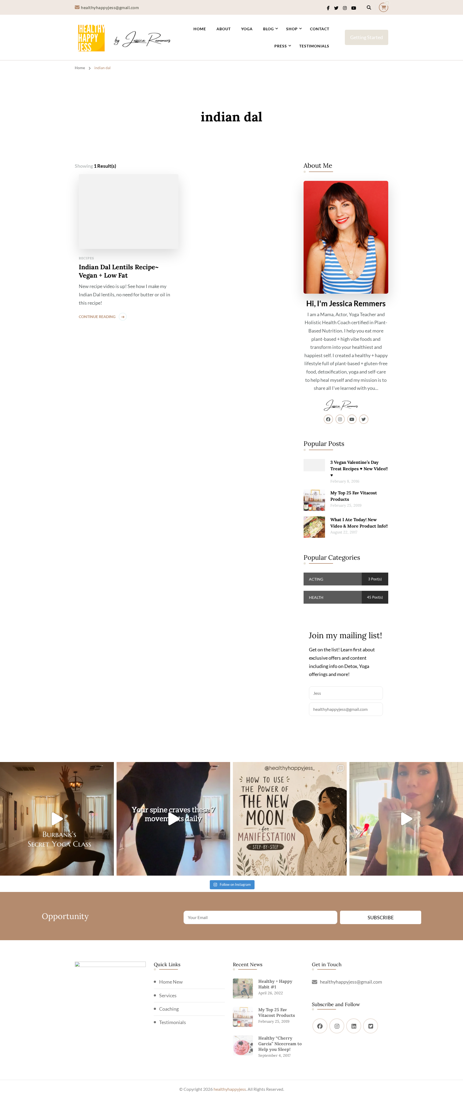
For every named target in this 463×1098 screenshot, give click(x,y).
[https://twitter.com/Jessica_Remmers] (370, 1025)
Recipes (86, 258)
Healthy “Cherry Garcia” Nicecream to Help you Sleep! (280, 1043)
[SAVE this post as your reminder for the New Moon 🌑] (290, 819)
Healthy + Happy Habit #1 (275, 984)
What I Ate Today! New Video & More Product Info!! (359, 523)
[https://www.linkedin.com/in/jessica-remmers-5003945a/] (353, 1025)
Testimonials (314, 46)
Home (199, 29)
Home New (171, 982)
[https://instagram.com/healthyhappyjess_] (336, 1025)
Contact (319, 29)
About (223, 29)
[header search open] (369, 7)
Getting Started (366, 37)
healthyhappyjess (230, 1089)
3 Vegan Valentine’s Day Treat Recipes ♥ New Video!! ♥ (359, 469)
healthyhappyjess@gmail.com (351, 982)
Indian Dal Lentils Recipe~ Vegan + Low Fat (119, 271)
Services (168, 995)
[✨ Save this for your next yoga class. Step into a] (57, 819)
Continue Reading (97, 316)
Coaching (169, 1009)
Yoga (247, 29)
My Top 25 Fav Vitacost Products (353, 496)
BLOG (268, 29)
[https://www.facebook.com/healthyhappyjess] (319, 1025)
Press (280, 46)
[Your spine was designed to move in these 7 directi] (173, 819)
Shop (292, 29)
